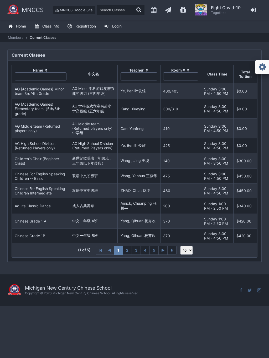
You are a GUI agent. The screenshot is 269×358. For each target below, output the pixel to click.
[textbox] (120, 10)
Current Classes (43, 37)
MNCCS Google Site (76, 10)
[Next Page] (163, 250)
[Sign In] (253, 9)
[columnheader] (40, 74)
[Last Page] (172, 250)
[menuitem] (17, 26)
